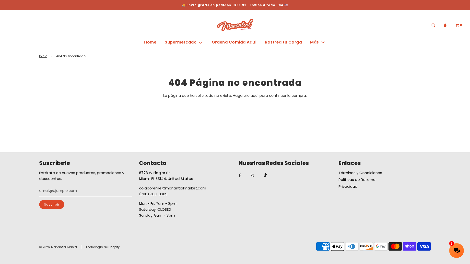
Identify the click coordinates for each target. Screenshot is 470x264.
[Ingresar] (445, 25)
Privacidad (348, 186)
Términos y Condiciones (360, 172)
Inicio (43, 56)
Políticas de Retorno (357, 179)
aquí (254, 95)
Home (150, 42)
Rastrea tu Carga (283, 42)
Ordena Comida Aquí (234, 42)
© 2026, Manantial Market (58, 247)
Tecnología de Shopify (103, 247)
